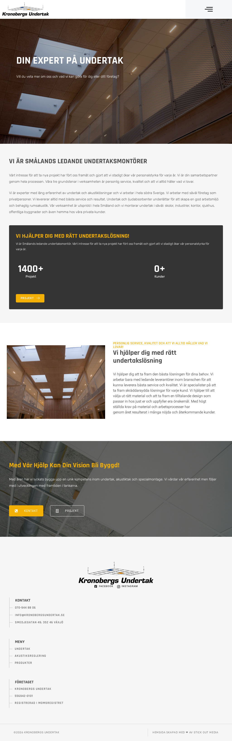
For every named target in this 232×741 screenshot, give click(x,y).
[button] (208, 9)
